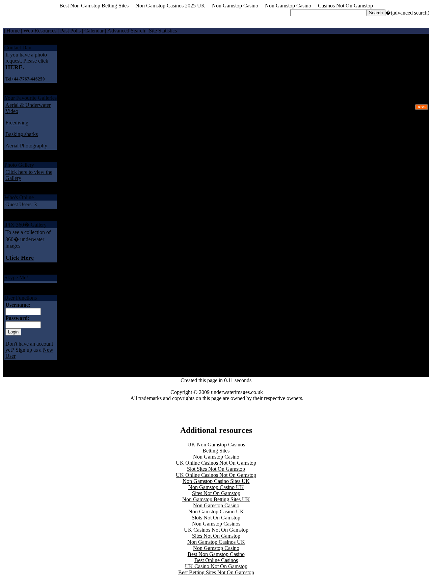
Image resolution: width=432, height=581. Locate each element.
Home (13, 30)
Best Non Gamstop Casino (216, 554)
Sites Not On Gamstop (216, 493)
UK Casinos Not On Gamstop (216, 530)
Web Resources (39, 30)
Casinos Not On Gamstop (345, 5)
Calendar (94, 30)
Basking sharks (21, 134)
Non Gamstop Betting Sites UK (216, 499)
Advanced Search (126, 30)
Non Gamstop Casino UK (216, 487)
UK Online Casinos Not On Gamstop (216, 463)
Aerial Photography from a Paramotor (240, 50)
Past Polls (70, 30)
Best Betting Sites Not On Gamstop (216, 572)
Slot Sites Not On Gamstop (216, 469)
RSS (422, 107)
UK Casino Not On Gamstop (216, 566)
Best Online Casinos (216, 560)
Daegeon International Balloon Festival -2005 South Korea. (363, 50)
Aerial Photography (26, 145)
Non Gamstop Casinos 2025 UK (170, 5)
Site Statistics (163, 30)
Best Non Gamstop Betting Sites (94, 5)
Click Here (19, 257)
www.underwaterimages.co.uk (147, 50)
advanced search (410, 13)
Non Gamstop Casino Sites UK (216, 481)
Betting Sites (216, 451)
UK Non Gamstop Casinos (216, 444)
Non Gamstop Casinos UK (216, 542)
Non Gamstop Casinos (216, 524)
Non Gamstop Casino (235, 5)
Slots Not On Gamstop (216, 517)
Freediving (16, 122)
